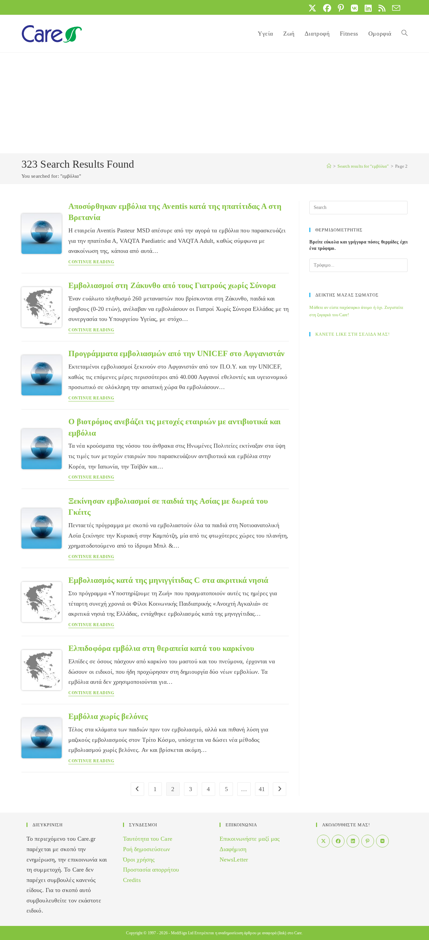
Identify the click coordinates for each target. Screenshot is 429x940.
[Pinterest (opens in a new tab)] (340, 8)
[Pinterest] (367, 841)
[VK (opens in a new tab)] (354, 8)
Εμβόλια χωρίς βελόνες (108, 716)
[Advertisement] (214, 103)
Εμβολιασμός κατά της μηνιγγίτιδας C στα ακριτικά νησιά (168, 580)
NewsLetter (234, 859)
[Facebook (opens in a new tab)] (327, 8)
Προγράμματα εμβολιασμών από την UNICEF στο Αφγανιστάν (176, 353)
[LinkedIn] (353, 841)
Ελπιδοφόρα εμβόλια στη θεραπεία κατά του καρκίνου (161, 648)
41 (262, 789)
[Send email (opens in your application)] (394, 8)
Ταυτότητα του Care (147, 838)
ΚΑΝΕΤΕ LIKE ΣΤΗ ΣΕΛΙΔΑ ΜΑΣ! (352, 334)
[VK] (382, 841)
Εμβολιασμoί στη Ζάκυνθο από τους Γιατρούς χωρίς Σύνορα (171, 285)
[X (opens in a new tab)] (312, 8)
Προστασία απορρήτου (151, 869)
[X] (323, 841)
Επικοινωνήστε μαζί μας (250, 838)
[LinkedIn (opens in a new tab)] (368, 8)
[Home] (329, 166)
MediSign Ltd (182, 933)
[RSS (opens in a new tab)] (382, 8)
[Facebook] (338, 841)
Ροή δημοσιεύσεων (146, 849)
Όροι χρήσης (139, 859)
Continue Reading (91, 262)
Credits (132, 880)
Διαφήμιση (233, 849)
